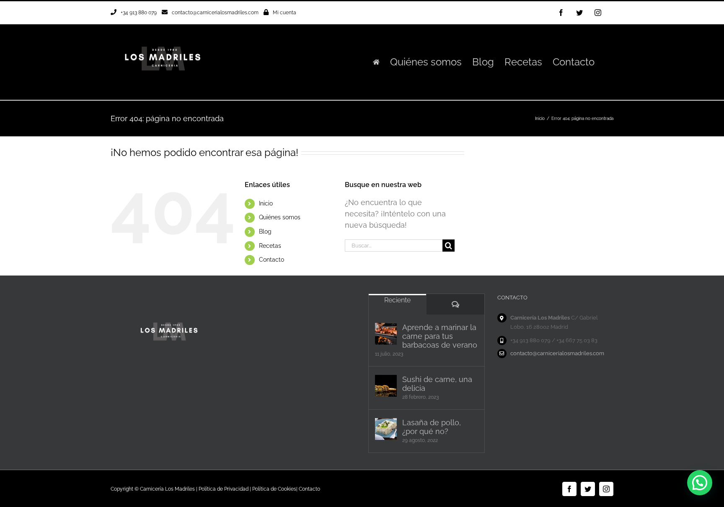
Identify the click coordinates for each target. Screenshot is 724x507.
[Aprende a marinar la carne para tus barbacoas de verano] (386, 334)
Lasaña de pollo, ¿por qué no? (431, 427)
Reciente (397, 300)
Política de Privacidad (223, 489)
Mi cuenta (284, 13)
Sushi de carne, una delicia (437, 384)
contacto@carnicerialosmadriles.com (215, 13)
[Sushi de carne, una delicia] (386, 386)
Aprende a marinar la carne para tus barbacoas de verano (439, 336)
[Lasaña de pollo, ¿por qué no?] (386, 429)
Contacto (271, 259)
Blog (265, 231)
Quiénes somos (279, 217)
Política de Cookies (274, 489)
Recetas (270, 245)
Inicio (266, 203)
